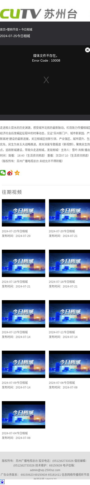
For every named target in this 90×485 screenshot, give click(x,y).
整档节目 (12, 29)
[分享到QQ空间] (17, 173)
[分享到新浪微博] (10, 173)
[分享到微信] (3, 173)
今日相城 (26, 29)
